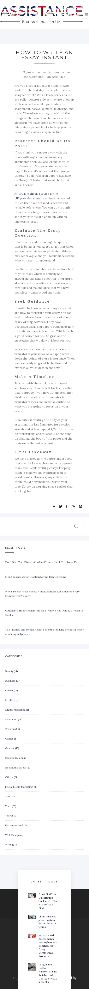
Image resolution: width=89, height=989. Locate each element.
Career (9, 690)
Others (9, 777)
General (9, 748)
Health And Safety (15, 767)
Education (11, 719)
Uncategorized (14, 825)
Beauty (9, 671)
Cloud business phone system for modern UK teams (35, 576)
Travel (9, 815)
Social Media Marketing (19, 786)
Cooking (10, 699)
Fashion (10, 728)
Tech (8, 806)
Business (10, 680)
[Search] (76, 526)
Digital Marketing (15, 709)
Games (9, 738)
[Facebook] (37, 951)
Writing (9, 844)
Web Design (12, 835)
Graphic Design (14, 757)
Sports (9, 796)
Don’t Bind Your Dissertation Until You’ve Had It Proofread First (42, 562)
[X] (52, 951)
